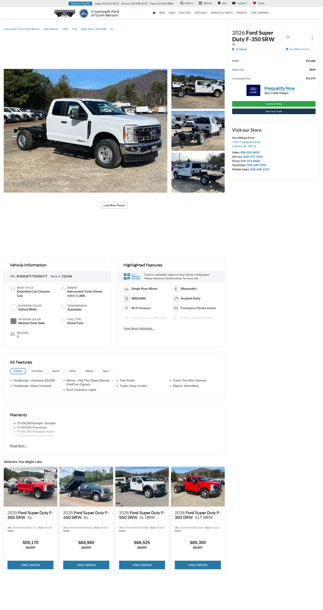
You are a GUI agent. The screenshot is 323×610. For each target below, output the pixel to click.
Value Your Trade (273, 111)
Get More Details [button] (274, 103)
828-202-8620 (249, 152)
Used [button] (172, 12)
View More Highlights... (139, 328)
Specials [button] (201, 12)
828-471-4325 (253, 156)
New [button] (162, 12)
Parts (153, 3)
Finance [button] (241, 12)
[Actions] (312, 38)
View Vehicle (30, 565)
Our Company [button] (260, 12)
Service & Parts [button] (222, 12)
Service (125, 3)
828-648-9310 (256, 165)
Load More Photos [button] (114, 205)
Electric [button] (185, 12)
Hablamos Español (80, 3)
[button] (85, 131)
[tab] (18, 371)
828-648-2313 (259, 169)
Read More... (18, 445)
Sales (98, 3)
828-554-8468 (250, 161)
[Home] (154, 13)
